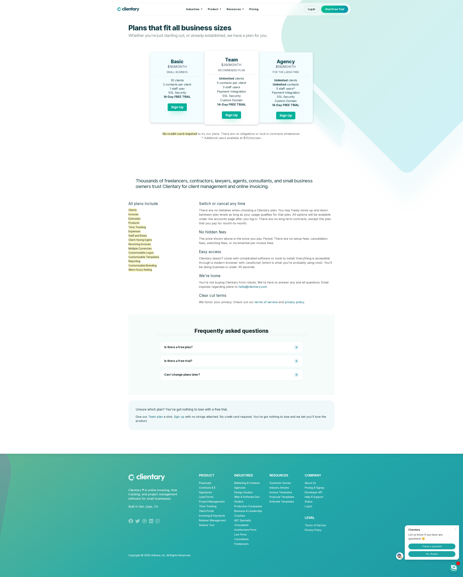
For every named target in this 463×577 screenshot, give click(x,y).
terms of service (266, 302)
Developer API (313, 492)
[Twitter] (138, 521)
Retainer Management (212, 520)
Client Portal (206, 510)
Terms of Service (315, 525)
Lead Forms (206, 496)
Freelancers (241, 543)
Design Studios (243, 492)
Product (213, 9)
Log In (311, 9)
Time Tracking (207, 506)
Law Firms (240, 534)
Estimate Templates (281, 501)
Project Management (212, 501)
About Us (310, 482)
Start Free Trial (334, 9)
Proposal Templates (281, 496)
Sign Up (177, 107)
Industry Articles (279, 487)
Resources (234, 9)
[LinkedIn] (152, 521)
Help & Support (314, 496)
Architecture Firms (245, 529)
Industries (192, 9)
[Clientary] (128, 9)
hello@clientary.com (252, 286)
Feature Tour (206, 525)
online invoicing (158, 490)
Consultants (241, 539)
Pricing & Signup (314, 487)
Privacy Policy (313, 529)
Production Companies (248, 506)
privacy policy (294, 302)
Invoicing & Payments (212, 515)
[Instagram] (157, 521)
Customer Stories (280, 482)
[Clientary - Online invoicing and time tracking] (146, 476)
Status (309, 501)
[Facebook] (131, 521)
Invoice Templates (280, 492)
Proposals (205, 482)
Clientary (134, 490)
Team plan (155, 416)
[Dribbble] (145, 521)
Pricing (253, 9)
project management (162, 494)
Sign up (179, 416)
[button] (454, 568)
